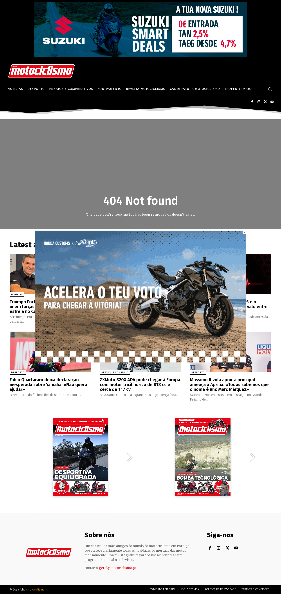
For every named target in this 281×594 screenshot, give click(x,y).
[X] (265, 102)
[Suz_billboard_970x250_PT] (140, 56)
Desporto (18, 372)
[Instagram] (259, 102)
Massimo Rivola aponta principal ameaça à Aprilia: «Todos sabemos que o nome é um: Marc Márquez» (229, 384)
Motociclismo (36, 589)
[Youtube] (272, 102)
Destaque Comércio (114, 372)
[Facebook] (252, 102)
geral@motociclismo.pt (117, 568)
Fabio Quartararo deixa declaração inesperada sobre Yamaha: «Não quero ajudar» (48, 384)
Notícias (17, 294)
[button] (270, 89)
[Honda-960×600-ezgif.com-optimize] (140, 361)
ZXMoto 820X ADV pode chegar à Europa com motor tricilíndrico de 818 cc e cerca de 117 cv (140, 384)
